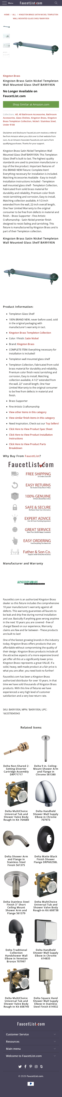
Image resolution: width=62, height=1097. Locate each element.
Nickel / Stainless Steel (44, 121)
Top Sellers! (52, 423)
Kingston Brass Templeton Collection (30, 332)
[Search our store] (57, 3)
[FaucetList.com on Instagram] (36, 1066)
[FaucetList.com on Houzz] (41, 1066)
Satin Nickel (32, 338)
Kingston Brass (11, 75)
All (16, 114)
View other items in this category (27, 412)
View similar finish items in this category (32, 417)
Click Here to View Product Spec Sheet (30, 429)
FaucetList (32, 456)
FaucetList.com (35, 1076)
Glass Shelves (23, 117)
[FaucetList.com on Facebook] (25, 1066)
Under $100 (9, 124)
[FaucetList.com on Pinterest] (31, 1066)
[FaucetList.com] (30, 3)
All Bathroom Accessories (32, 114)
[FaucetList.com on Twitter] (20, 1066)
